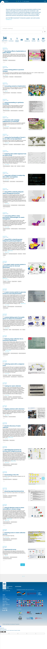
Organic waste (14, 281)
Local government (14, 205)
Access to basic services (7, 523)
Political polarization (11, 60)
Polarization (5, 60)
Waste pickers (12, 440)
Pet (20, 329)
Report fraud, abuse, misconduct (6, 599)
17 (8, 109)
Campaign (19, 128)
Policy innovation (6, 557)
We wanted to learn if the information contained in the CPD (14, 476)
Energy (12, 166)
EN (16, 1)
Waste (10, 329)
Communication (5, 128)
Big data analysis (6, 181)
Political (24, 253)
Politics (4, 255)
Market (24, 329)
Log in (45, 1)
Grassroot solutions (6, 205)
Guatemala (5, 47)
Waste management (14, 110)
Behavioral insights (6, 110)
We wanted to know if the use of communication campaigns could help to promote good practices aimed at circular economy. (14, 124)
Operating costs (14, 376)
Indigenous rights (14, 464)
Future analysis (5, 76)
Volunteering (5, 416)
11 (5, 109)
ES (18, 1)
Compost (4, 281)
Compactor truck (20, 376)
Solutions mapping (21, 205)
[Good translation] (1, 632)
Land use (18, 166)
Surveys (23, 144)
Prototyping (5, 495)
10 (5, 252)
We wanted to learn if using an (8, 178)
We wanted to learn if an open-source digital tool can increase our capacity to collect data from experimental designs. (14, 141)
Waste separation (14, 398)
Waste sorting (20, 398)
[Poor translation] (4, 632)
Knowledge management (13, 253)
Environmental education (17, 396)
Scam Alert (5, 601)
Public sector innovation (12, 495)
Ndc (15, 166)
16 (5, 58)
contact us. (9, 19)
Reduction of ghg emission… (17, 375)
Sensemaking (21, 110)
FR (20, 1)
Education (10, 396)
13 (8, 520)
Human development (14, 353)
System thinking (5, 440)
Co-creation (11, 144)
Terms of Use (5, 602)
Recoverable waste (18, 306)
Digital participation (6, 464)
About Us (4, 596)
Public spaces (5, 329)
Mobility (9, 375)
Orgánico (19, 281)
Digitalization (15, 479)
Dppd (4, 230)
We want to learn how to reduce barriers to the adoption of (14, 492)
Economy (9, 281)
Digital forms (5, 144)
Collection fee (5, 354)
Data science (5, 253)
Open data (20, 253)
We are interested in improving (8, 535)
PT (22, 1)
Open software (12, 181)
